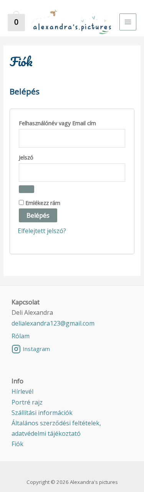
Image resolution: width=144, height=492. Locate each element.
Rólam (21, 336)
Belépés (38, 215)
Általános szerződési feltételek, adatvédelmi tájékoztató (56, 428)
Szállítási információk (42, 412)
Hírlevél (22, 391)
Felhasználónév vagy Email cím (69, 123)
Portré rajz (27, 402)
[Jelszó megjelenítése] (26, 189)
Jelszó (38, 157)
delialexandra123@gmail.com (53, 323)
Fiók (17, 444)
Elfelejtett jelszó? (42, 231)
